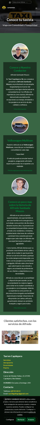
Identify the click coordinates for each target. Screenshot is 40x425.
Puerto (6, 368)
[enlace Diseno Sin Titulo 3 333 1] (20, 125)
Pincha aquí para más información (20, 170)
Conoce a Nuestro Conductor (20, 69)
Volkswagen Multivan (20, 140)
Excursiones (8, 365)
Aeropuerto (8, 363)
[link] (8, 8)
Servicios (7, 360)
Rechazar (21, 419)
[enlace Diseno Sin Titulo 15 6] (20, 52)
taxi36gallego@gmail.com (18, 394)
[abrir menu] (36, 8)
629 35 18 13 (15, 391)
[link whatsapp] (10, 2)
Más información (20, 109)
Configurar (10, 419)
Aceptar (31, 419)
